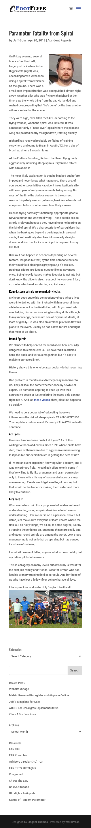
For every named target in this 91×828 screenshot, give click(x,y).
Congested (16, 774)
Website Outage (19, 689)
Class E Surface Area (22, 714)
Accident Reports (59, 40)
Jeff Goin (19, 40)
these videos (42, 399)
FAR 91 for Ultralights (22, 768)
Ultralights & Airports (22, 793)
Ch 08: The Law (18, 780)
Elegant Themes (38, 822)
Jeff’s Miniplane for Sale (24, 701)
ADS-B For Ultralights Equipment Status (34, 708)
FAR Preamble (18, 755)
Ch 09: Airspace (19, 787)
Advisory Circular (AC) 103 (26, 761)
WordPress (72, 822)
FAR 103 (14, 749)
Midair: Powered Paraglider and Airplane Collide (39, 695)
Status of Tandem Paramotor (27, 799)
